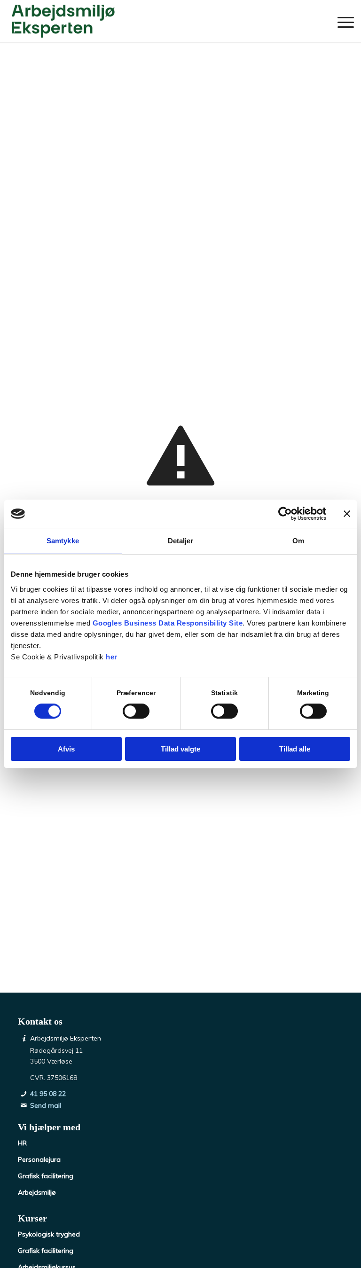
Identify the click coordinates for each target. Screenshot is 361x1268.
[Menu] (341, 21)
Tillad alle (294, 749)
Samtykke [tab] (63, 541)
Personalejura (39, 1159)
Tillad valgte (180, 749)
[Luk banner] (347, 513)
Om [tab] (298, 541)
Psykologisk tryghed (49, 1234)
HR (22, 1143)
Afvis (66, 749)
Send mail (45, 1105)
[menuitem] (341, 21)
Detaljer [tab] (181, 541)
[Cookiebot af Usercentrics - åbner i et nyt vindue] (285, 514)
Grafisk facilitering (45, 1176)
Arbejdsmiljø (37, 1192)
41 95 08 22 (48, 1093)
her (112, 657)
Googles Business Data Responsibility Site (168, 623)
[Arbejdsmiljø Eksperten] (63, 21)
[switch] (136, 711)
